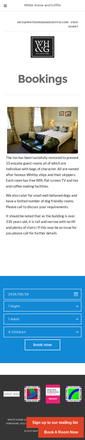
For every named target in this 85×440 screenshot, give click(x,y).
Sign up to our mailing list (55, 423)
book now (42, 344)
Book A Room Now (61, 432)
